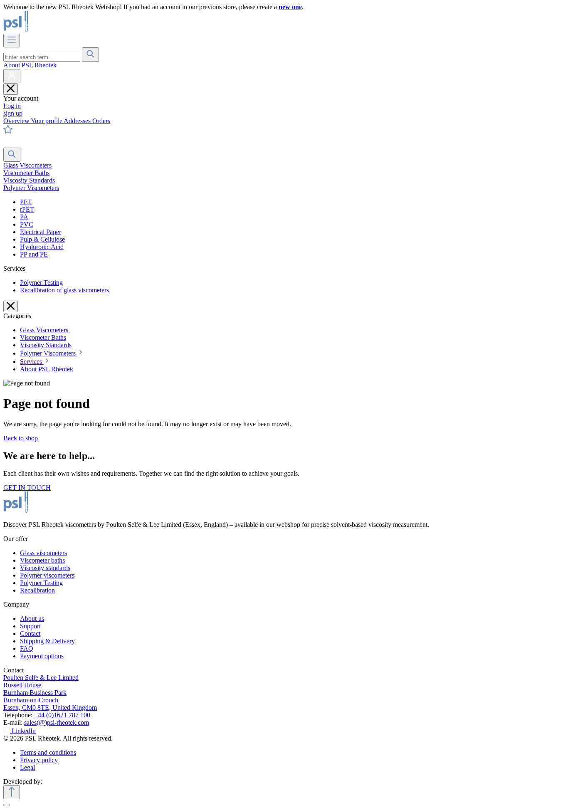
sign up (12, 113)
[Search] (90, 54)
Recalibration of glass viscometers (64, 290)
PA (24, 216)
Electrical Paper (40, 231)
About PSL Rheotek (30, 65)
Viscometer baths (42, 560)
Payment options (42, 655)
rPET (27, 209)
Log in (12, 105)
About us (32, 618)
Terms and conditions (48, 752)
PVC (26, 224)
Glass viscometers (43, 552)
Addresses (78, 120)
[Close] (6, 805)
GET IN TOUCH (27, 487)
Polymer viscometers (47, 575)
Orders (101, 120)
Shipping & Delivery (47, 641)
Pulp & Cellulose (42, 239)
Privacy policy (39, 759)
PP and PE (34, 254)
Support (30, 626)
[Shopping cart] (8, 143)
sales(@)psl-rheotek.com (56, 722)
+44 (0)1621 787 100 (62, 715)
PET (26, 201)
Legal (27, 767)
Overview (17, 120)
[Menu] (11, 40)
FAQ (26, 648)
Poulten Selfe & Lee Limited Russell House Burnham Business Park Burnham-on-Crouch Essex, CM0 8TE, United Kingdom (50, 692)
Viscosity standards (45, 567)
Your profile (47, 120)
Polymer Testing (41, 282)
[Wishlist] (7, 131)
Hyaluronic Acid (42, 246)
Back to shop (20, 438)
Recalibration (37, 590)
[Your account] (11, 76)
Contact (30, 633)
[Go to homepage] (44, 29)
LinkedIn (24, 730)
